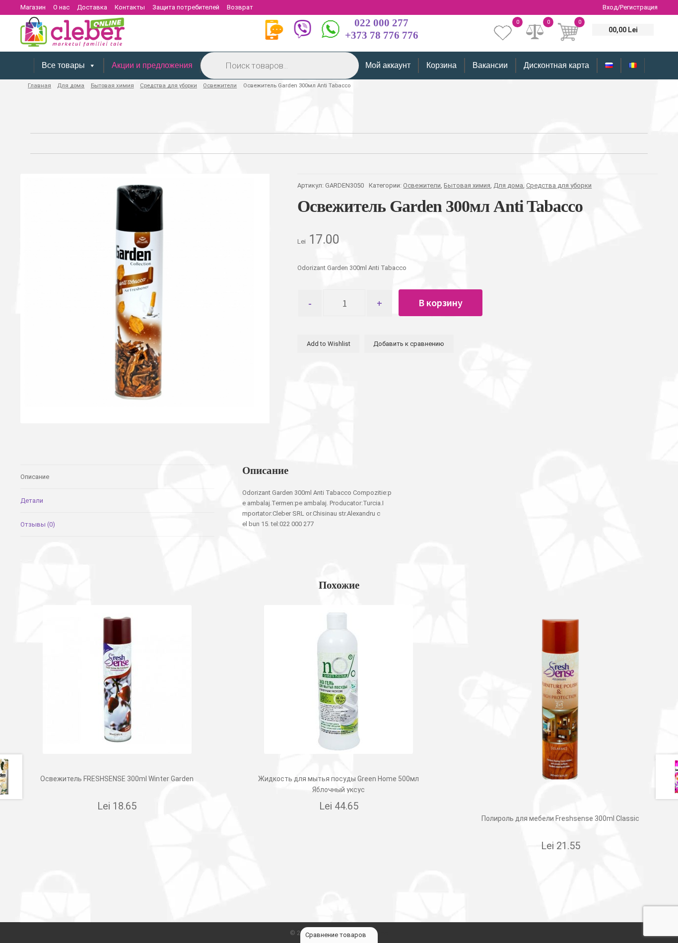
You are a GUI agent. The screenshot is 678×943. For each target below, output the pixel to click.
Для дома (70, 85)
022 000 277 (381, 23)
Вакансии (490, 65)
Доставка (92, 7)
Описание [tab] (34, 476)
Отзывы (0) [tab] (37, 524)
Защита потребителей (185, 7)
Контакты (130, 7)
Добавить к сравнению (408, 343)
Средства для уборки (168, 85)
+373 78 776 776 (381, 35)
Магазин (33, 7)
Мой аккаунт (387, 65)
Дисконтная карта (556, 65)
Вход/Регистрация (630, 7)
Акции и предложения (152, 65)
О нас (61, 7)
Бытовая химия (112, 85)
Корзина (441, 65)
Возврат (240, 7)
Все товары (63, 65)
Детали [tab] (31, 500)
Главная (39, 85)
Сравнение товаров (336, 935)
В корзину (440, 302)
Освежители (220, 85)
